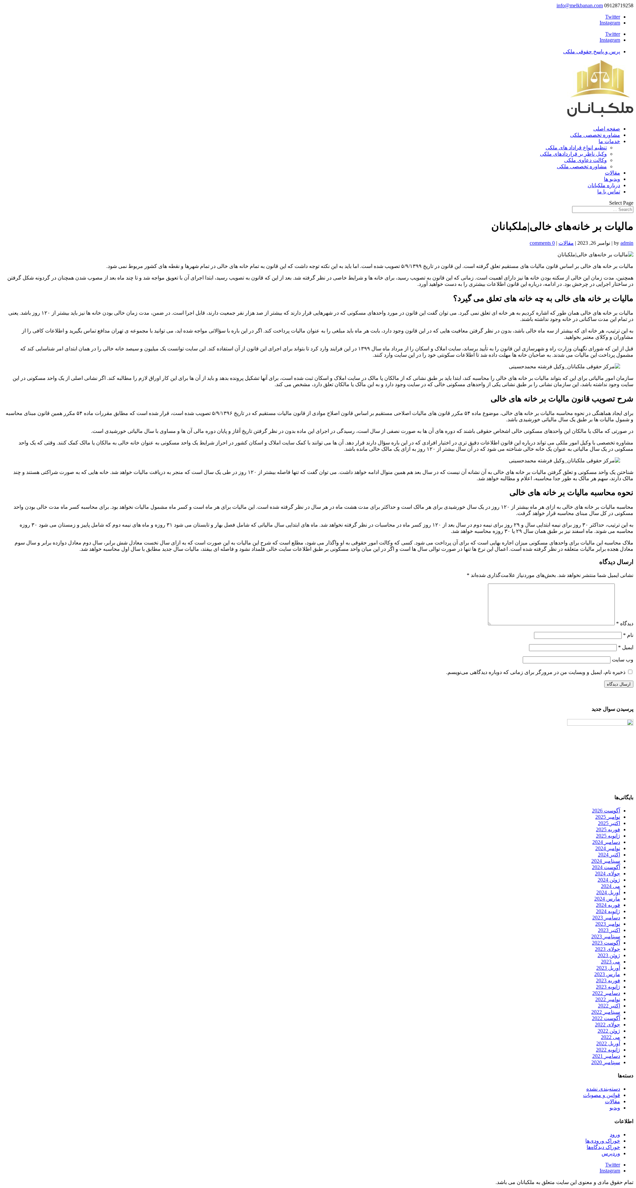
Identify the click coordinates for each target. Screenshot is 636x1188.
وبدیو (615, 1108)
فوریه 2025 (608, 829)
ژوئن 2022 (609, 1031)
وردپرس (611, 1153)
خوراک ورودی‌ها (602, 1141)
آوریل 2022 (608, 1043)
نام (628, 635)
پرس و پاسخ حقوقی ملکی (591, 51)
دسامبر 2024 (606, 842)
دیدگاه (624, 623)
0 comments (542, 243)
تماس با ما (608, 191)
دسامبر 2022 (606, 993)
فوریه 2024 (608, 905)
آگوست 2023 (606, 943)
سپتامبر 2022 (605, 1012)
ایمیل (625, 647)
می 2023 (610, 961)
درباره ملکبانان (604, 185)
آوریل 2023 (608, 968)
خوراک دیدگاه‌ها (603, 1147)
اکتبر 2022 (609, 1005)
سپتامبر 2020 (605, 1062)
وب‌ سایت (622, 659)
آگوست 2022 (606, 1018)
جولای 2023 (607, 949)
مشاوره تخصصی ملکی (595, 135)
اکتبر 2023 (609, 930)
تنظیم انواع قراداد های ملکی (576, 147)
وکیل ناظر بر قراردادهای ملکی (573, 154)
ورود (615, 1134)
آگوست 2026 (606, 810)
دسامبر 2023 (606, 917)
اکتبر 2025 (609, 823)
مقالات (612, 173)
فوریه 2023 (608, 980)
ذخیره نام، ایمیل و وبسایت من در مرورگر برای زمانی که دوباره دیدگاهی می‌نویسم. (535, 672)
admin (626, 243)
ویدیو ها (612, 179)
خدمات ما (609, 141)
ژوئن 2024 (609, 880)
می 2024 (610, 886)
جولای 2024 (607, 873)
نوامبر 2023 (607, 924)
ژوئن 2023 (609, 955)
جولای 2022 (607, 1024)
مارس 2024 (607, 899)
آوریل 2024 (608, 892)
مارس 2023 (607, 974)
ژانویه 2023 (608, 987)
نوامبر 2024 (607, 848)
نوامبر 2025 (607, 817)
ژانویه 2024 (608, 911)
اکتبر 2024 (609, 854)
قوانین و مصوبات (601, 1095)
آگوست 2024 (606, 867)
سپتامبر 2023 (605, 936)
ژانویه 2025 (608, 836)
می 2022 (610, 1037)
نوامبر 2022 (607, 999)
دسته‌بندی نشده (603, 1089)
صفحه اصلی (606, 128)
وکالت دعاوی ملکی (585, 160)
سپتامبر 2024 (605, 861)
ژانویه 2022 (608, 1050)
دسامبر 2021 (606, 1056)
